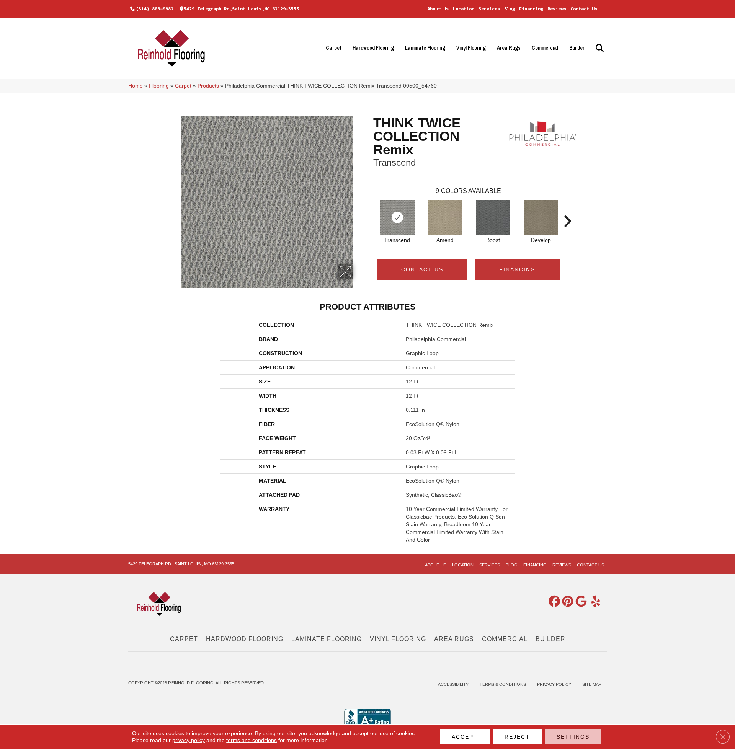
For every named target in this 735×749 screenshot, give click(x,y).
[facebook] (553, 602)
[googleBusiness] (579, 602)
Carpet (333, 47)
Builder (577, 47)
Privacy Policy (554, 684)
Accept (465, 737)
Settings (573, 737)
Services (489, 8)
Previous (369, 210)
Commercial (545, 47)
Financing (531, 8)
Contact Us (583, 8)
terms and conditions (251, 740)
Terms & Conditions (503, 684)
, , (181, 563)
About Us (438, 8)
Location (463, 8)
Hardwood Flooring (373, 47)
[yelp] (593, 602)
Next (567, 210)
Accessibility (453, 684)
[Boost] (493, 217)
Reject (517, 737)
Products (208, 86)
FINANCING (517, 269)
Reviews (556, 8)
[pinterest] (566, 602)
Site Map (591, 684)
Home (135, 86)
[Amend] (445, 217)
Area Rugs (509, 47)
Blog (509, 8)
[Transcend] (397, 217)
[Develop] (541, 217)
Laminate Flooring (425, 47)
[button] (598, 48)
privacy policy (188, 740)
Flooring (159, 86)
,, (241, 8)
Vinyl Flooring (471, 47)
